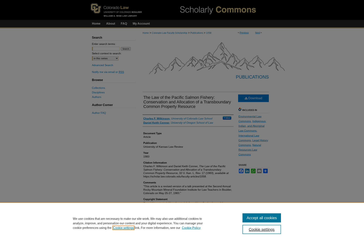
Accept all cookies (262, 218)
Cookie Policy (191, 227)
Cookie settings (123, 227)
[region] (182, 223)
